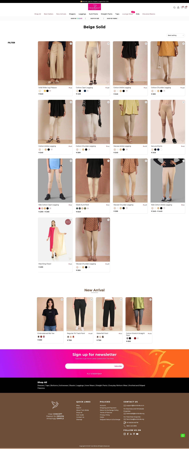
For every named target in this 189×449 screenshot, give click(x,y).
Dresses (41, 385)
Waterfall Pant (102, 333)
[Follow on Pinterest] (134, 434)
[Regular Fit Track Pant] (68, 337)
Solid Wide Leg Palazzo (47, 88)
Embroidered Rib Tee (46, 333)
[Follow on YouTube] (137, 434)
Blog (78, 405)
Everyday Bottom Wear (118, 385)
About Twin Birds (82, 410)
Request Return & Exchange (110, 419)
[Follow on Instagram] (125, 434)
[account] (178, 7)
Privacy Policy (105, 415)
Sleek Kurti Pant (82, 205)
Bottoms (54, 385)
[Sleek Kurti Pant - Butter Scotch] (82, 208)
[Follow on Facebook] (128, 434)
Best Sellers (48, 14)
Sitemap (79, 419)
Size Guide (80, 415)
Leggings (82, 14)
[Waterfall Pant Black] (98, 337)
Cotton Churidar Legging (161, 88)
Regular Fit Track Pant (76, 333)
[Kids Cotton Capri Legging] (39, 208)
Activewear (64, 385)
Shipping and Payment (108, 408)
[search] (174, 7)
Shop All (37, 14)
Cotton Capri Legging (84, 88)
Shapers (72, 14)
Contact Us (80, 417)
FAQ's (102, 417)
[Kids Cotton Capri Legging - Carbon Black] (47, 208)
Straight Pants (106, 14)
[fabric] (112, 18)
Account (103, 405)
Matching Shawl (44, 264)
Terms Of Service (106, 412)
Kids (137, 14)
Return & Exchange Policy (109, 410)
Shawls (72, 385)
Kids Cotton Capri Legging (48, 205)
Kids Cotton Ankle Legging (161, 205)
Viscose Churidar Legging (123, 205)
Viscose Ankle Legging (122, 146)
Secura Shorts (156, 146)
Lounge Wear (128, 13)
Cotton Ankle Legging (122, 88)
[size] (94, 18)
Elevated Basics (148, 14)
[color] (76, 18)
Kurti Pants (93, 14)
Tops (117, 14)
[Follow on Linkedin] (131, 434)
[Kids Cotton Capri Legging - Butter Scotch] (42, 208)
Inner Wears (90, 385)
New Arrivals (61, 14)
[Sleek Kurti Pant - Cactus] (85, 208)
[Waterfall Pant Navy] (103, 337)
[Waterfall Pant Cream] (100, 337)
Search (78, 408)
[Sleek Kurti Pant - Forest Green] (77, 208)
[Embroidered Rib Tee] (39, 336)
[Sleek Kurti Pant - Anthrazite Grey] (80, 208)
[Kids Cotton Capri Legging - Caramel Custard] (45, 208)
